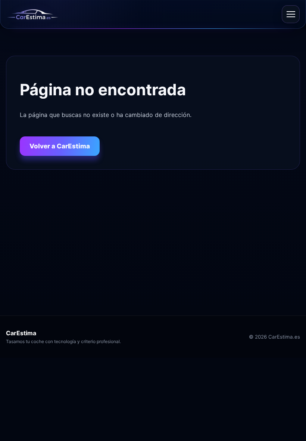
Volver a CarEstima (59, 146)
